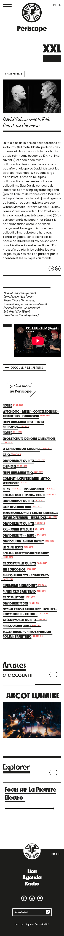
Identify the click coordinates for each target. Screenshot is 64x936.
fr (55, 5)
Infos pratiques (24, 924)
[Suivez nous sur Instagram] (31, 896)
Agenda (32, 877)
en (59, 5)
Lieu (32, 870)
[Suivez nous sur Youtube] (39, 896)
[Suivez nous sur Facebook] (24, 896)
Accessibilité (42, 924)
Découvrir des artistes (26, 367)
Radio (32, 883)
